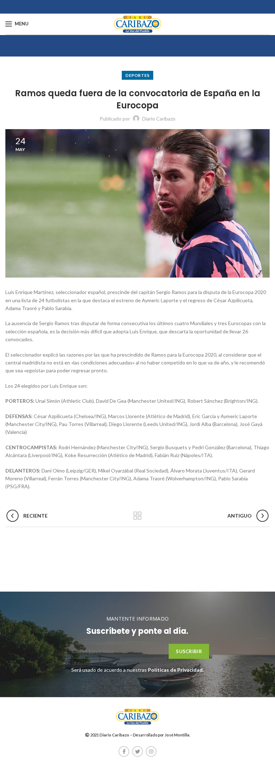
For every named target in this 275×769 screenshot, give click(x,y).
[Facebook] (124, 751)
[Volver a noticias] (137, 515)
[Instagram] (151, 751)
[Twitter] (137, 751)
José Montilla (177, 735)
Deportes (137, 75)
